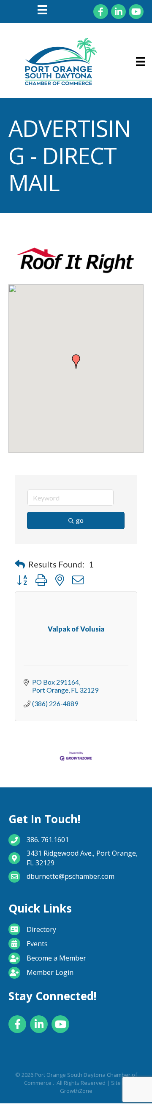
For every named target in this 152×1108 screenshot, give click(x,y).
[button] (76, 361)
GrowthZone (76, 1091)
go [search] (80, 520)
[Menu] (42, 9)
